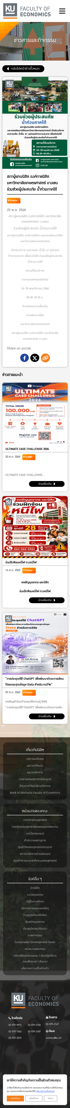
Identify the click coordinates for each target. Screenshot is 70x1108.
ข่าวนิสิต (28, 457)
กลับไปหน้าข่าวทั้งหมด (25, 68)
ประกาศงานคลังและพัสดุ (35, 908)
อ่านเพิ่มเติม (45, 483)
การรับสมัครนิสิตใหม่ (35, 915)
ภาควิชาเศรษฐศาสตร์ (35, 820)
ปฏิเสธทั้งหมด (33, 1098)
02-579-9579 (15, 1025)
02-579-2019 (15, 1038)
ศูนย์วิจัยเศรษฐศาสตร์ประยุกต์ (35, 847)
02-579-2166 (34, 1025)
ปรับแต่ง (50, 1098)
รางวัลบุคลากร (35, 894)
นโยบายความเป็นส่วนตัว (35, 968)
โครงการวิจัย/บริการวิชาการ (35, 786)
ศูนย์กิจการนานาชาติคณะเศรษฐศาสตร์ (35, 860)
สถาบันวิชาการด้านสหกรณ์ (35, 854)
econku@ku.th (53, 1038)
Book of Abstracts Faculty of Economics (35, 792)
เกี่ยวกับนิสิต (35, 750)
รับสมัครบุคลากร (35, 921)
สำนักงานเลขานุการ (35, 840)
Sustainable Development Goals (35, 942)
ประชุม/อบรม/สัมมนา (35, 928)
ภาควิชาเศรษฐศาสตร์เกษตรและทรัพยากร (35, 826)
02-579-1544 (15, 1031)
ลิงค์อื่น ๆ (35, 879)
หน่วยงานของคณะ (35, 811)
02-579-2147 (52, 1024)
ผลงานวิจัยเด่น (35, 765)
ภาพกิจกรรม (35, 935)
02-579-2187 (34, 1031)
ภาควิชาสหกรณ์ (35, 833)
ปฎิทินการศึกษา (35, 901)
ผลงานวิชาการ (35, 772)
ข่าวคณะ (13, 200)
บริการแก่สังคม (35, 758)
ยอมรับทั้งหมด (15, 1098)
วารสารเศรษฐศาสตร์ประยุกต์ (35, 779)
